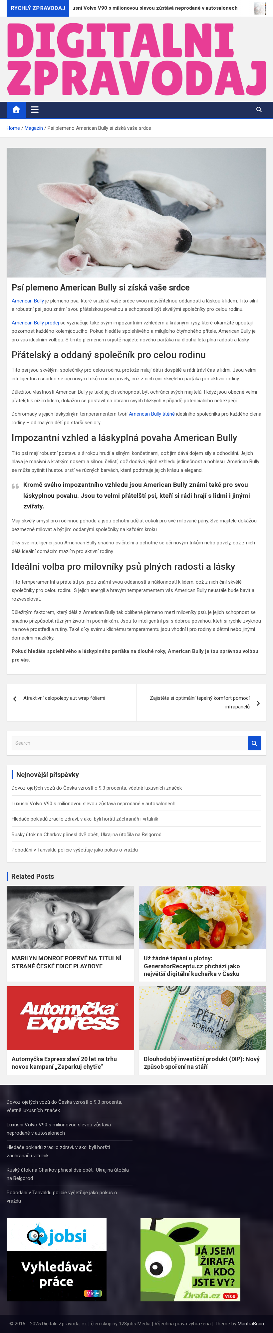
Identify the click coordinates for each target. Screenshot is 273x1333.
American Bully (28, 301)
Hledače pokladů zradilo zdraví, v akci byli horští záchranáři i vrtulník (85, 819)
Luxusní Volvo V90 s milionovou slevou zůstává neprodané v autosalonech (93, 804)
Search (254, 743)
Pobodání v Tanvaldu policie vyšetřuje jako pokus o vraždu (75, 850)
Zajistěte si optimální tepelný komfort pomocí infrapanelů (200, 702)
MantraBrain (251, 1324)
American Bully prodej (35, 323)
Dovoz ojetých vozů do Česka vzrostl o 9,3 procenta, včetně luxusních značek (97, 788)
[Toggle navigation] (35, 109)
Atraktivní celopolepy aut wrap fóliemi (64, 698)
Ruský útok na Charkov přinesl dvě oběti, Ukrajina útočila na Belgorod (86, 835)
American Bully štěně (152, 414)
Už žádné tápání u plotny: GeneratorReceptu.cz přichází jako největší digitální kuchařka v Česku (192, 966)
